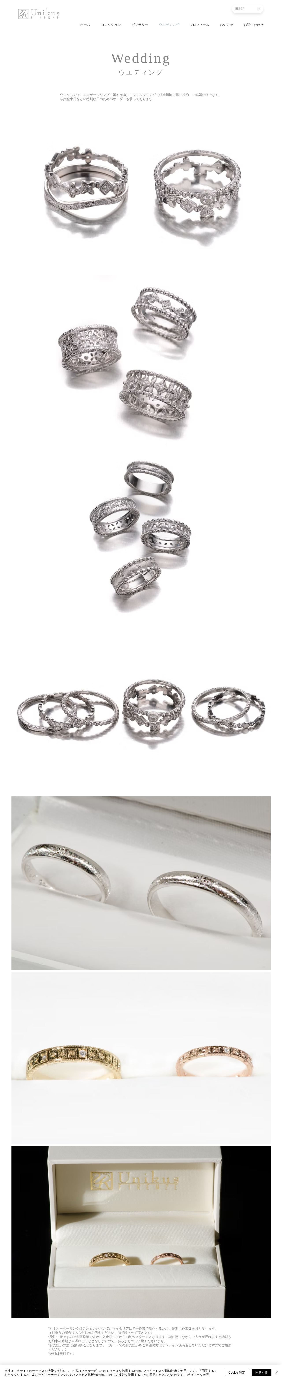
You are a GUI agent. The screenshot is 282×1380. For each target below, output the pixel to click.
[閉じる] (276, 1372)
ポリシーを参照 (198, 1374)
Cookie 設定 (236, 1372)
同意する (261, 1372)
